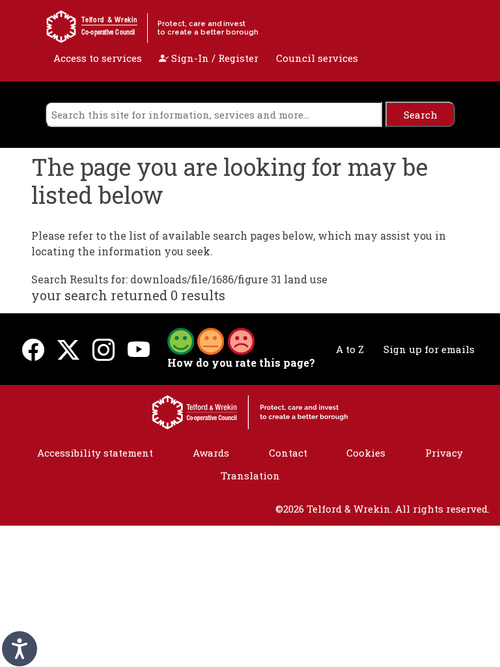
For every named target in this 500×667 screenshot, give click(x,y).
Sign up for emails (429, 349)
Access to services (97, 57)
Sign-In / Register (213, 57)
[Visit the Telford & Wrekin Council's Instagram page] (103, 349)
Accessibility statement (95, 452)
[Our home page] (250, 411)
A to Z (350, 349)
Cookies (365, 452)
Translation (250, 475)
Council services (317, 57)
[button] (211, 340)
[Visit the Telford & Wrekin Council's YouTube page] (138, 349)
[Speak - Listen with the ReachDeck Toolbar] (19, 648)
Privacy (444, 452)
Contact (288, 452)
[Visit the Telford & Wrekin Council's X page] (68, 349)
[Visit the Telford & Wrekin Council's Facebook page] (33, 349)
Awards (211, 452)
